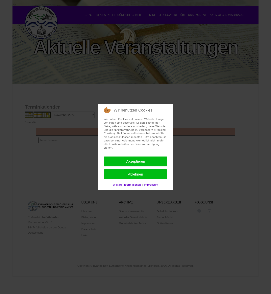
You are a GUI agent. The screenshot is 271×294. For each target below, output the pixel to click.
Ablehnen (135, 174)
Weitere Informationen (127, 184)
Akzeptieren (135, 161)
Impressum (151, 184)
